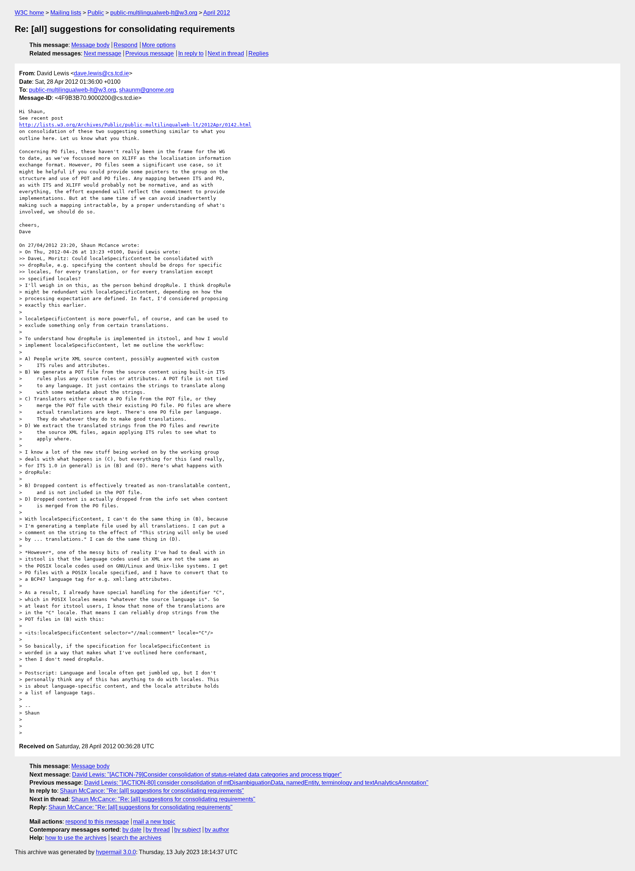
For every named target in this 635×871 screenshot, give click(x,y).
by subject (187, 830)
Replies (258, 53)
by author (217, 830)
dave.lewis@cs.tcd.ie (101, 73)
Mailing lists (65, 13)
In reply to (191, 53)
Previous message (149, 53)
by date (131, 830)
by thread (158, 830)
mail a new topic (154, 821)
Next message (102, 53)
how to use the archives (76, 838)
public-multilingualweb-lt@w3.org (153, 13)
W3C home (29, 13)
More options (159, 45)
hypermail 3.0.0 (116, 852)
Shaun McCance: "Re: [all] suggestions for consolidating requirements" (152, 791)
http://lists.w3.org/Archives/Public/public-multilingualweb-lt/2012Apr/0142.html (135, 124)
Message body (90, 45)
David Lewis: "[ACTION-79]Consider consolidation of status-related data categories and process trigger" (207, 774)
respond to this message (97, 821)
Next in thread (226, 53)
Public (95, 13)
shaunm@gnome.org (146, 90)
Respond (125, 45)
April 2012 (216, 13)
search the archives (136, 838)
